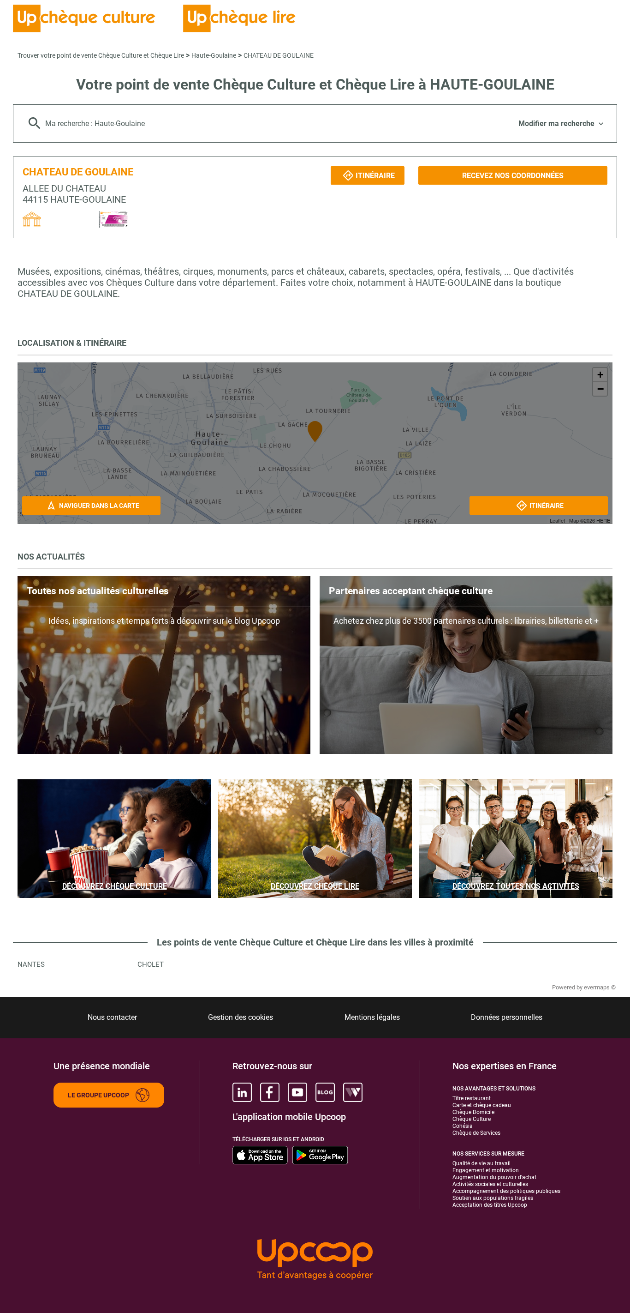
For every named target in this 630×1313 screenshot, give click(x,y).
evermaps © (600, 987)
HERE (603, 520)
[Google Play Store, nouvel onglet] (320, 1155)
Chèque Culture (471, 1119)
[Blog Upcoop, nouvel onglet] (325, 1092)
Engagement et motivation (485, 1170)
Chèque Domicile (473, 1112)
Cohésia (462, 1126)
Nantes (31, 964)
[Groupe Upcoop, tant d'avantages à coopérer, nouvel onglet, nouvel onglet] (315, 1260)
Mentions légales (372, 1017)
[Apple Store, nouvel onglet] (260, 1155)
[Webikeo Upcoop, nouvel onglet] (353, 1092)
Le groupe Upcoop (98, 1095)
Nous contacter (112, 1017)
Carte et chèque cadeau (481, 1105)
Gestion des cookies (240, 1017)
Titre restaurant (471, 1098)
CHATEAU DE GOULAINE (279, 55)
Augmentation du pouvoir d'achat (494, 1177)
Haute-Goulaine (213, 55)
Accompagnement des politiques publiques (506, 1191)
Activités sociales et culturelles (490, 1184)
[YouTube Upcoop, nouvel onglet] (297, 1092)
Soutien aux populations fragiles (492, 1198)
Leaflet (557, 520)
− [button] (600, 388)
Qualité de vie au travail (481, 1163)
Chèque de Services (476, 1133)
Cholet (150, 964)
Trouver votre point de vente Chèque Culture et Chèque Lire (101, 55)
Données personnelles (506, 1017)
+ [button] (600, 374)
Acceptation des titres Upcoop (489, 1205)
